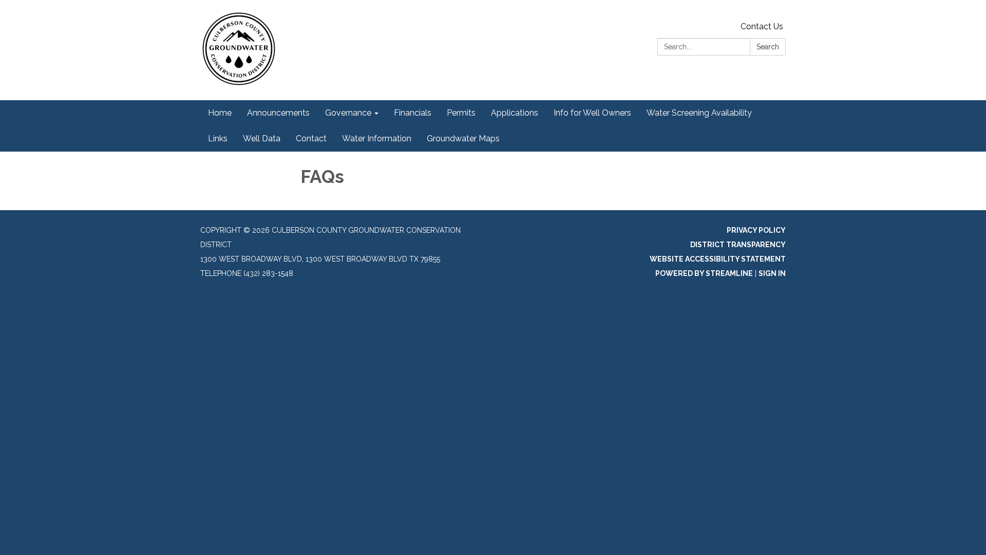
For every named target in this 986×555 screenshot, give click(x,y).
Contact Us (762, 26)
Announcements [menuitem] (278, 113)
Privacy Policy (756, 230)
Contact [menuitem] (311, 138)
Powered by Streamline (704, 273)
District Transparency (738, 244)
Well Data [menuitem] (261, 138)
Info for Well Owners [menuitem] (592, 113)
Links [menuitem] (217, 138)
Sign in (772, 273)
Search (767, 47)
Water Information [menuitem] (376, 138)
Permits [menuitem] (461, 113)
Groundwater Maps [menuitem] (463, 138)
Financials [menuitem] (412, 113)
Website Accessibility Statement (718, 259)
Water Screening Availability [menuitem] (699, 113)
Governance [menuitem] (348, 113)
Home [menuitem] (220, 113)
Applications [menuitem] (514, 113)
